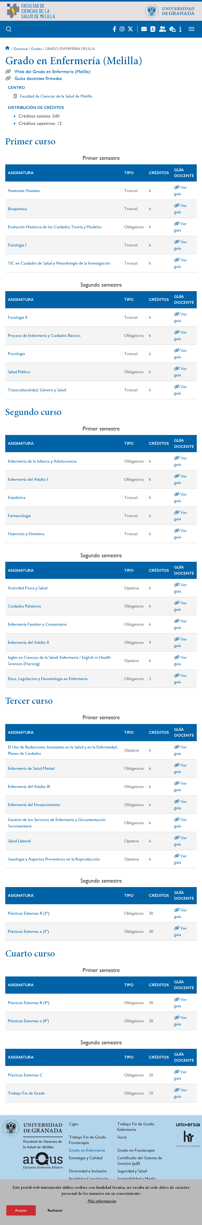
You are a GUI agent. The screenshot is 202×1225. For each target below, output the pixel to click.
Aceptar (21, 1210)
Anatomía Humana (24, 190)
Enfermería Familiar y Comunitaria (37, 624)
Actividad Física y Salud (27, 587)
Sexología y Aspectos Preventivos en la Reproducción (54, 859)
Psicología (16, 353)
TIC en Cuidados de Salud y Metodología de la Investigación (59, 263)
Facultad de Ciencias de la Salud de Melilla (56, 96)
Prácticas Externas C (25, 1074)
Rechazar (55, 1210)
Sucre (122, 1137)
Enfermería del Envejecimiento (34, 804)
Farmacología (19, 515)
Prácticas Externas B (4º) (28, 1002)
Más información (102, 1200)
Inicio (8, 48)
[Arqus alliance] (43, 1160)
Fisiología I (17, 244)
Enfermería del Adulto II (28, 642)
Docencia (21, 49)
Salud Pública (19, 371)
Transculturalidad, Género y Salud (37, 389)
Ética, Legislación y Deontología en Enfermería (48, 678)
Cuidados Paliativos (24, 606)
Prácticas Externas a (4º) (28, 1020)
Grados (36, 49)
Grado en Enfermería (87, 1150)
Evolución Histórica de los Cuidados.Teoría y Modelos (55, 226)
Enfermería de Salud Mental (31, 768)
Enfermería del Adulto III (29, 786)
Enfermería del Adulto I (28, 479)
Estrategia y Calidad (85, 1157)
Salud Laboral (19, 840)
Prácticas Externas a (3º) (28, 931)
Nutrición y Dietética (26, 533)
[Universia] (188, 1124)
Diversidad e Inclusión (88, 1170)
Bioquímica (17, 208)
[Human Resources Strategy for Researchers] (188, 1139)
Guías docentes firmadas (38, 78)
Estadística (17, 497)
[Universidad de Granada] (169, 11)
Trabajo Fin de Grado (26, 1093)
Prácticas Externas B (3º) (28, 913)
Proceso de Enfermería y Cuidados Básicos (44, 335)
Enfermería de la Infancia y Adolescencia (42, 461)
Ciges (73, 1123)
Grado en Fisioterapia (136, 1150)
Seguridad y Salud (132, 1170)
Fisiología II (17, 317)
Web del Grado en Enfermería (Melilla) (52, 71)
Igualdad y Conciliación (88, 1178)
